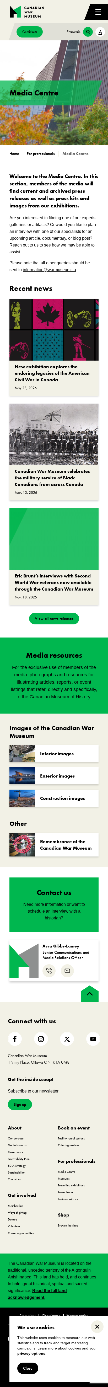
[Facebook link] (15, 1039)
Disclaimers (51, 1315)
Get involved (22, 1195)
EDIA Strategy (17, 1166)
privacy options (31, 1353)
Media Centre (66, 1172)
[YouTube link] (93, 1039)
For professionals (76, 1161)
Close (28, 1368)
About (14, 1128)
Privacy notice (77, 1315)
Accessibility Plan (19, 1159)
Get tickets (29, 31)
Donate (12, 1219)
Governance (15, 1152)
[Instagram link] (41, 1039)
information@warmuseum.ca (49, 269)
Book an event (74, 1128)
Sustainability (16, 1172)
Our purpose (16, 1138)
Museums (63, 1178)
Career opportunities (21, 1233)
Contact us (14, 1179)
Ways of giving (17, 1213)
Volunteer (14, 1226)
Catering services (68, 1145)
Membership (15, 1206)
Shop (63, 1215)
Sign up (20, 1104)
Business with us (68, 1199)
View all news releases (54, 618)
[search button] (88, 32)
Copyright (27, 1315)
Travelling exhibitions (71, 1185)
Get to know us (17, 1145)
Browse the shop (68, 1225)
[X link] (67, 1039)
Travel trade (65, 1192)
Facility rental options (71, 1138)
